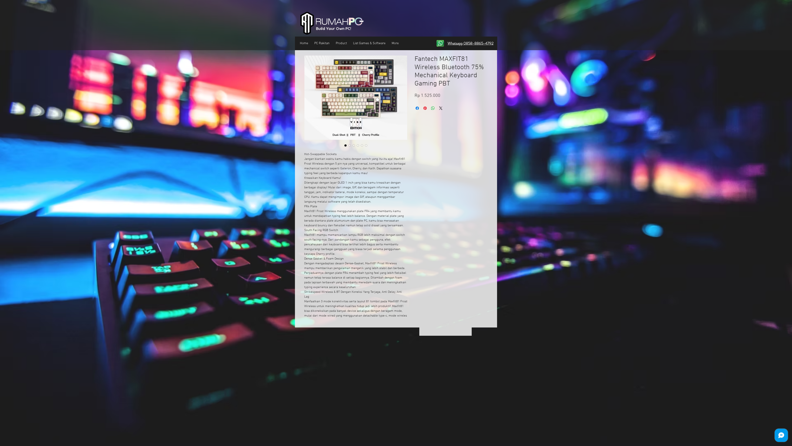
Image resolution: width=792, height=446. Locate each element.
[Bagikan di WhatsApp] (432, 108)
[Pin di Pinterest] (425, 108)
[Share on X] (440, 108)
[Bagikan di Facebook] (417, 108)
